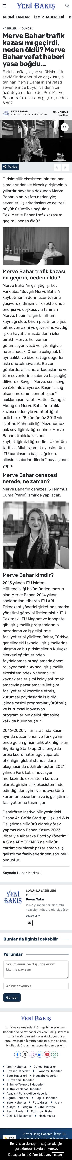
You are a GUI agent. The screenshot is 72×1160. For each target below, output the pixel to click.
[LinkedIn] (39, 1054)
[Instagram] (32, 1054)
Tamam (58, 1155)
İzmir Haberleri (17, 1066)
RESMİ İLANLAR (16, 17)
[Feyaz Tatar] (13, 898)
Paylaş (12, 166)
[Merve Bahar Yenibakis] (36, 245)
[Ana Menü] (4, 6)
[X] (25, 1054)
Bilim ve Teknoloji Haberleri (26, 1084)
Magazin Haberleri (45, 1075)
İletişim (27, 1107)
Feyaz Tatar (35, 899)
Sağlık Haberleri (47, 1098)
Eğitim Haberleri (18, 1098)
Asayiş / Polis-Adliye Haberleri (28, 1093)
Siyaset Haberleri (18, 1071)
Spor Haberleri (17, 1075)
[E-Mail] (29, 923)
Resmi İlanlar (16, 1111)
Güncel (27, 28)
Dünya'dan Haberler (20, 1080)
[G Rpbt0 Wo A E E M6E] (36, 534)
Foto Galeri (40, 1102)
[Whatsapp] (54, 1054)
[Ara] (67, 6)
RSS (11, 1138)
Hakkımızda (47, 1116)
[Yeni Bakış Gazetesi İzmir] (36, 5)
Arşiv (58, 1102)
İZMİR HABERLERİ (49, 17)
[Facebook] (17, 1054)
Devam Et (32, 915)
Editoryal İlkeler (42, 1111)
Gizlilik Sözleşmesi (19, 1116)
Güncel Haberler (45, 1066)
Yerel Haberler (16, 1102)
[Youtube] (47, 1054)
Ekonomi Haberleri (50, 1071)
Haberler (10, 28)
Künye (11, 1107)
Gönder (12, 997)
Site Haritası (47, 1107)
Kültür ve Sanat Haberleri (24, 1089)
